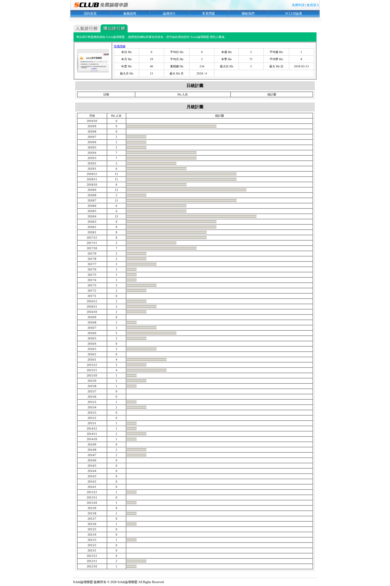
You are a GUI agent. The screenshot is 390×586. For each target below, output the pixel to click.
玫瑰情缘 (119, 46)
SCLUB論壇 (293, 13)
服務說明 (129, 13)
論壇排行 (169, 13)
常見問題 (208, 13)
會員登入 (313, 5)
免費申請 (298, 5)
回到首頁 (90, 13)
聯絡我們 (248, 13)
